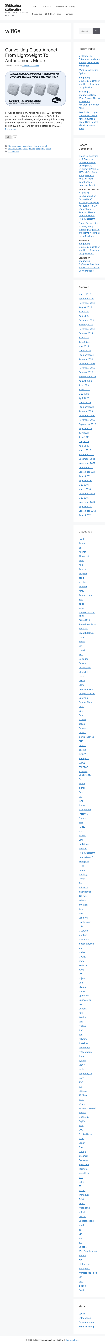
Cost (81, 711)
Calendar (83, 659)
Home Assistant (87, 853)
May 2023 (84, 394)
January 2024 (86, 359)
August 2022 (85, 428)
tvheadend (84, 1208)
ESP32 (82, 763)
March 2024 (85, 350)
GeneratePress (73, 1340)
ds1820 (82, 754)
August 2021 (85, 476)
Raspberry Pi (85, 1073)
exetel (82, 788)
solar (81, 1138)
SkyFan (82, 1121)
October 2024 (86, 333)
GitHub (82, 835)
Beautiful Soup (86, 633)
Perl (81, 1021)
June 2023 (84, 389)
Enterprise (84, 758)
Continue (83, 698)
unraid (82, 1225)
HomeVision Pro (87, 857)
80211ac (11, 149)
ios (33, 149)
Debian (82, 728)
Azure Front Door (87, 624)
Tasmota (83, 1169)
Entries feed (85, 1318)
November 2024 (87, 329)
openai (82, 991)
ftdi (30, 149)
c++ (81, 654)
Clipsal (82, 680)
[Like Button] (8, 137)
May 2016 (84, 485)
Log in (82, 1313)
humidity (83, 874)
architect (83, 582)
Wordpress (84, 1268)
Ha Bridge (84, 844)
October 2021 (86, 467)
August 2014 (85, 506)
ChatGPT (83, 672)
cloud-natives (86, 689)
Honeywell (84, 861)
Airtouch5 (84, 556)
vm (80, 1238)
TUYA (82, 1199)
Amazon (83, 569)
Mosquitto (84, 939)
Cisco (25, 149)
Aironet (11, 146)
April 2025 (84, 316)
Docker (82, 745)
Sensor (82, 1112)
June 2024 (84, 342)
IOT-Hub (83, 900)
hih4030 (83, 848)
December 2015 (87, 493)
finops (82, 805)
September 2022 (87, 424)
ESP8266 (83, 767)
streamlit (83, 1156)
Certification (85, 667)
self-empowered (87, 1108)
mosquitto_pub (86, 943)
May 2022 (84, 441)
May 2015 (84, 498)
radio (81, 1069)
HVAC (82, 878)
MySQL (82, 956)
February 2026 (86, 298)
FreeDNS (83, 814)
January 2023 (86, 411)
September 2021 (87, 472)
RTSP (81, 1099)
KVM (81, 909)
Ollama (82, 987)
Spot (81, 1147)
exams (82, 783)
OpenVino (84, 995)
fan (80, 796)
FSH (81, 822)
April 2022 (84, 446)
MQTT (82, 948)
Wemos (82, 1255)
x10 (80, 1277)
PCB (81, 1013)
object (82, 978)
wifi (45, 146)
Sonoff (82, 1143)
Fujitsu (82, 827)
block (81, 637)
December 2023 (87, 363)
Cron (81, 715)
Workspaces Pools (88, 1273)
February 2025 (86, 320)
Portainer (83, 1043)
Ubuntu (82, 1216)
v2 (80, 1229)
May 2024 (84, 346)
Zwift (81, 1290)
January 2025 (86, 324)
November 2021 (87, 463)
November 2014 (87, 502)
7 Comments (13, 151)
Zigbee (82, 1286)
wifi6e (48, 149)
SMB (81, 1130)
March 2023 (85, 402)
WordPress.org (86, 1326)
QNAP (82, 1065)
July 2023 (84, 385)
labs (81, 913)
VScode (83, 1247)
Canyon (82, 663)
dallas (82, 724)
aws (81, 599)
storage (82, 1151)
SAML (82, 1104)
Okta (81, 982)
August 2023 (85, 381)
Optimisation (85, 1000)
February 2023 (86, 407)
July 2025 (84, 311)
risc (80, 1086)
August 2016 (85, 480)
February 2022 (86, 454)
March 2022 (85, 450)
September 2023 (87, 376)
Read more (10, 129)
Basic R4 (83, 628)
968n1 (19, 149)
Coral (81, 706)
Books (82, 641)
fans (81, 801)
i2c (80, 883)
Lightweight (38, 146)
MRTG (82, 952)
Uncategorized (86, 1221)
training (82, 1190)
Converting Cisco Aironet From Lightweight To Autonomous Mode (31, 55)
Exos (81, 792)
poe (80, 1034)
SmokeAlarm (85, 1134)
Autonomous (20, 146)
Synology (83, 1160)
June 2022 (84, 437)
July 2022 (84, 433)
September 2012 (87, 511)
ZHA (81, 1281)
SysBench (84, 1164)
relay (81, 1078)
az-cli (81, 604)
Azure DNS (84, 620)
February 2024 (86, 355)
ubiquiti (82, 1212)
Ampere (83, 573)
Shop (34, 6)
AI (80, 547)
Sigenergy (84, 1117)
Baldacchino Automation (13, 7)
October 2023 (86, 372)
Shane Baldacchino (88, 156)
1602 (81, 539)
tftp (43, 149)
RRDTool (83, 1095)
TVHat (82, 1203)
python (82, 1060)
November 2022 (87, 420)
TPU (81, 1186)
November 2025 (87, 303)
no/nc (81, 961)
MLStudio (83, 930)
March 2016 (85, 489)
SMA (81, 1125)
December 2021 (87, 459)
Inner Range (85, 891)
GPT (81, 840)
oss (80, 1004)
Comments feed (87, 1322)
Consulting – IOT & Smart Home (46, 14)
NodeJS (83, 965)
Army (81, 591)
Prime (82, 1056)
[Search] (96, 31)
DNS (81, 741)
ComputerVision (87, 693)
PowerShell (84, 1047)
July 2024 (84, 337)
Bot (80, 646)
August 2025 (85, 307)
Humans (83, 870)
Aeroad (82, 543)
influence (83, 887)
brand (82, 650)
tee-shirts (84, 1173)
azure (81, 608)
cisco (29, 146)
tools (81, 1182)
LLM (81, 926)
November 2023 (87, 368)
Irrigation (83, 904)
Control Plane (85, 702)
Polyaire (83, 1039)
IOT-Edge (83, 896)
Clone (82, 685)
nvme (81, 969)
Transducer (84, 1195)
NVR (81, 974)
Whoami (69, 14)
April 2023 (84, 398)
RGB (81, 1082)
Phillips (82, 1026)
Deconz (82, 732)
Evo (80, 779)
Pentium (83, 1017)
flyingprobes (85, 809)
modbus (83, 935)
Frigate (82, 818)
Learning (83, 917)
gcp (80, 831)
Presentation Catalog (65, 6)
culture (82, 719)
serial (38, 149)
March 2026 (85, 294)
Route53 (83, 1091)
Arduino (83, 586)
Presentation (85, 1052)
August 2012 (85, 515)
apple (81, 578)
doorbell (83, 750)
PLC (81, 1030)
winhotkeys (84, 1264)
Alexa (81, 560)
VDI (80, 1234)
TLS (81, 1177)
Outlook (83, 1008)
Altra (81, 565)
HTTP (82, 866)
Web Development (88, 1251)
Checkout (46, 6)
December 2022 (87, 415)
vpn (80, 1242)
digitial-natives (86, 737)
